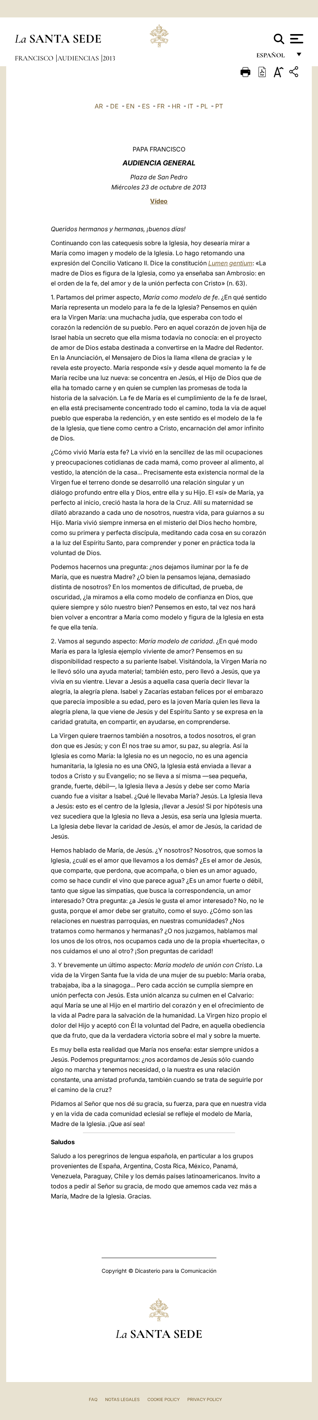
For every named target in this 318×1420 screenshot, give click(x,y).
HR (176, 106)
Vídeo (159, 201)
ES (146, 106)
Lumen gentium (230, 263)
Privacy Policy (204, 1399)
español (274, 57)
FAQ (93, 1399)
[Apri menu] (295, 38)
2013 (109, 58)
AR (99, 106)
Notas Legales (122, 1399)
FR (160, 106)
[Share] (294, 73)
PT (219, 106)
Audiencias (78, 58)
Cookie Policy (163, 1399)
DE (114, 106)
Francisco (35, 58)
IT (190, 106)
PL (204, 106)
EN (130, 106)
